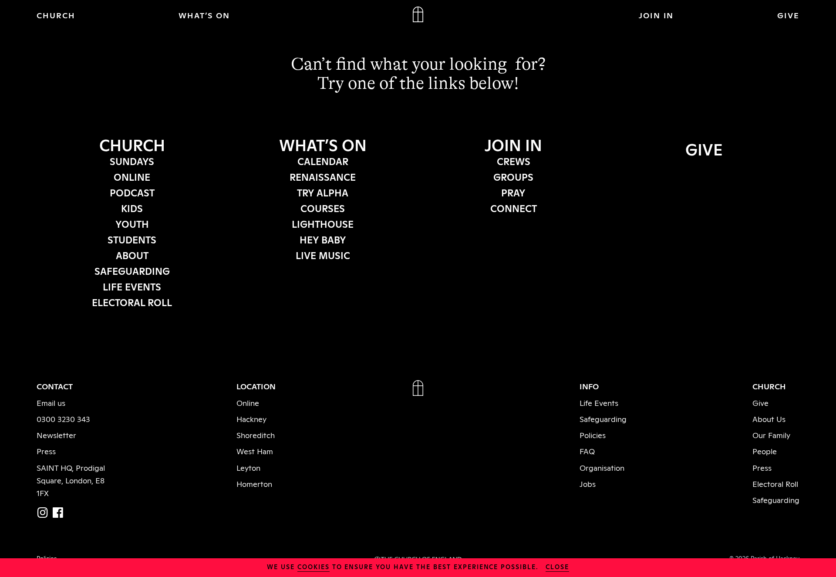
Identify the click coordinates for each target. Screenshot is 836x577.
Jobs (588, 483)
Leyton (248, 467)
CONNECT (513, 207)
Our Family (771, 434)
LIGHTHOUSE (323, 223)
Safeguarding (603, 418)
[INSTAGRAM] (42, 512)
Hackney (251, 418)
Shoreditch (255, 434)
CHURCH (56, 15)
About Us (768, 418)
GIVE (788, 15)
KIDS (132, 207)
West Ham (254, 450)
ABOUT (132, 254)
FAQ (587, 450)
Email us (51, 402)
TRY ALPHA (322, 192)
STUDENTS (132, 239)
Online (247, 402)
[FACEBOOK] (58, 512)
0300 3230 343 (63, 418)
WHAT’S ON (204, 15)
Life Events (599, 402)
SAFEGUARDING (132, 270)
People (764, 450)
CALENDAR (322, 160)
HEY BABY (323, 239)
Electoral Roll (775, 483)
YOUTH (132, 223)
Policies (593, 434)
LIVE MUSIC (323, 254)
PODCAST (132, 192)
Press (46, 450)
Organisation (602, 467)
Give (760, 402)
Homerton (254, 483)
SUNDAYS (132, 160)
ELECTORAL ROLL (132, 301)
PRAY (513, 192)
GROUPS (513, 176)
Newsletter (56, 434)
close (557, 566)
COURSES (322, 207)
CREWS (513, 160)
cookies (313, 566)
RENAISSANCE (323, 176)
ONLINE (132, 176)
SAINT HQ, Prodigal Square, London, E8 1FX (71, 480)
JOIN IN (656, 15)
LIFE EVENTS (132, 286)
